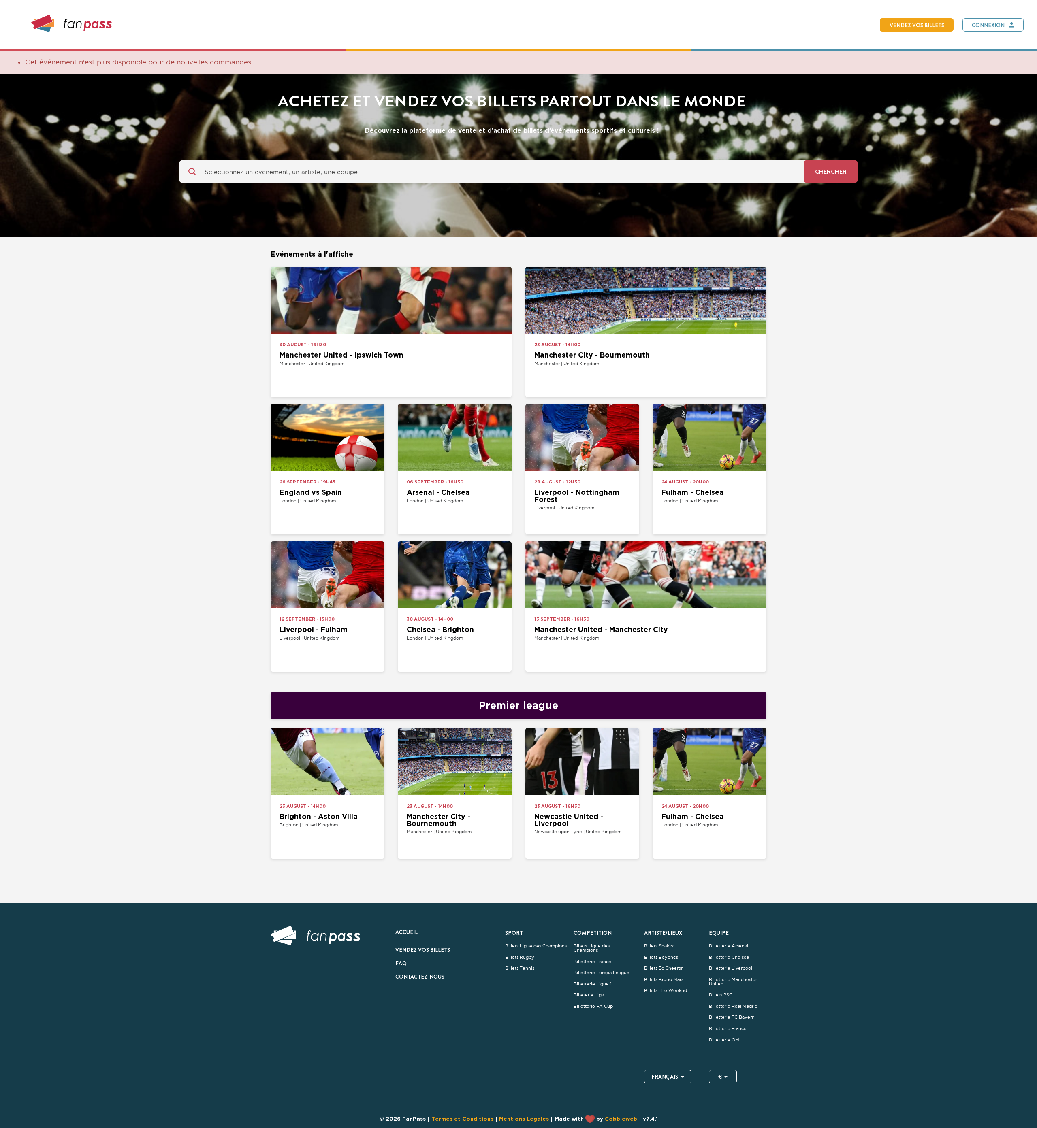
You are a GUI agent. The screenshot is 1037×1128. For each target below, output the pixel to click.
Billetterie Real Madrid (733, 1006)
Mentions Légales (524, 1118)
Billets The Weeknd (665, 990)
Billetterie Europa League (601, 972)
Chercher (831, 171)
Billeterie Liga (589, 995)
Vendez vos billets (917, 25)
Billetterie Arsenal (728, 946)
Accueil (406, 932)
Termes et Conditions (462, 1118)
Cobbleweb (621, 1118)
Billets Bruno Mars (663, 979)
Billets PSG (721, 995)
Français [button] (664, 1076)
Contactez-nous (419, 976)
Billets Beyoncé (661, 957)
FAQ (401, 963)
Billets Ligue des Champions (536, 946)
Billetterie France (592, 961)
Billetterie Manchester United (733, 982)
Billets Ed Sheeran (664, 968)
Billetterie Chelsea (729, 957)
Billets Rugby (519, 957)
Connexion (988, 25)
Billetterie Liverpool (730, 968)
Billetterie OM (724, 1040)
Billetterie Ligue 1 (593, 984)
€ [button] (720, 1076)
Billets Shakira (659, 946)
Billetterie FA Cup (593, 1006)
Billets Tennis (519, 968)
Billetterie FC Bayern (732, 1017)
